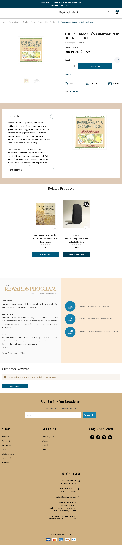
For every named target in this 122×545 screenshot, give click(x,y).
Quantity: (68, 60)
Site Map (5, 462)
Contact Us (6, 441)
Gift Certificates (8, 454)
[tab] (88, 150)
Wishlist (45, 441)
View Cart (45, 449)
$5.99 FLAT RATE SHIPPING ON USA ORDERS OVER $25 (61, 4)
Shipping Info (7, 445)
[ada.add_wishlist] (55, 228)
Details (13, 116)
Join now (5, 347)
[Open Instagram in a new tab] (104, 437)
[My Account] (108, 12)
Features (15, 169)
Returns (5, 449)
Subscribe (89, 415)
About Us (5, 436)
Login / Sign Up (48, 436)
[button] (117, 60)
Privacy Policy (7, 458)
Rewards (45, 445)
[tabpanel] (90, 132)
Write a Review (15, 386)
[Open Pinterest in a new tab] (98, 437)
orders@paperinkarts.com (66, 497)
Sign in (24, 353)
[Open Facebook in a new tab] (92, 437)
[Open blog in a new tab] (110, 437)
